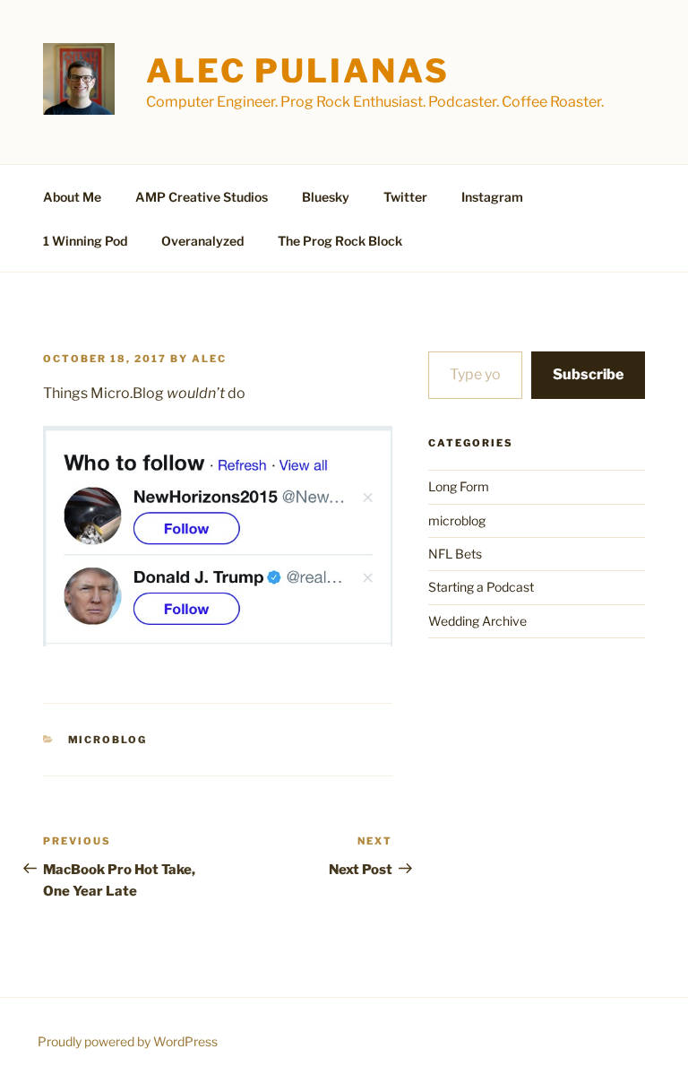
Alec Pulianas (297, 71)
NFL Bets (455, 553)
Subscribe (588, 374)
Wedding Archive (477, 620)
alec (209, 358)
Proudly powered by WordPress (128, 1041)
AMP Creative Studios (201, 196)
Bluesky (325, 196)
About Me (72, 196)
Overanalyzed (202, 240)
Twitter (405, 196)
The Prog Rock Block (340, 240)
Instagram (492, 196)
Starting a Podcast (481, 586)
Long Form (458, 486)
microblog (108, 739)
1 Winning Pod (85, 240)
